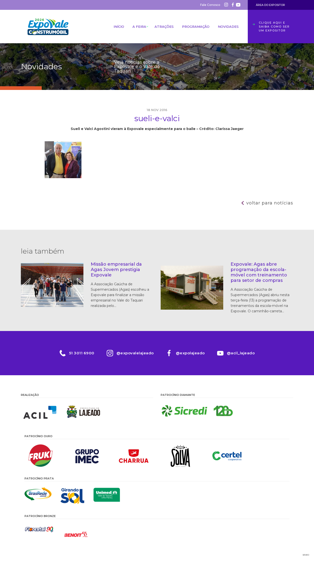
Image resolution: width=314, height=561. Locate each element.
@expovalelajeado (135, 353)
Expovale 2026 (48, 26)
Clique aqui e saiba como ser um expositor (274, 26)
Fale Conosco (210, 5)
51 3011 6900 (81, 353)
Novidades (228, 27)
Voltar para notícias (269, 203)
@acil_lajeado (241, 353)
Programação (195, 27)
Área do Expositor (270, 5)
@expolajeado (190, 353)
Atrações (164, 27)
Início (119, 27)
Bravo (306, 555)
